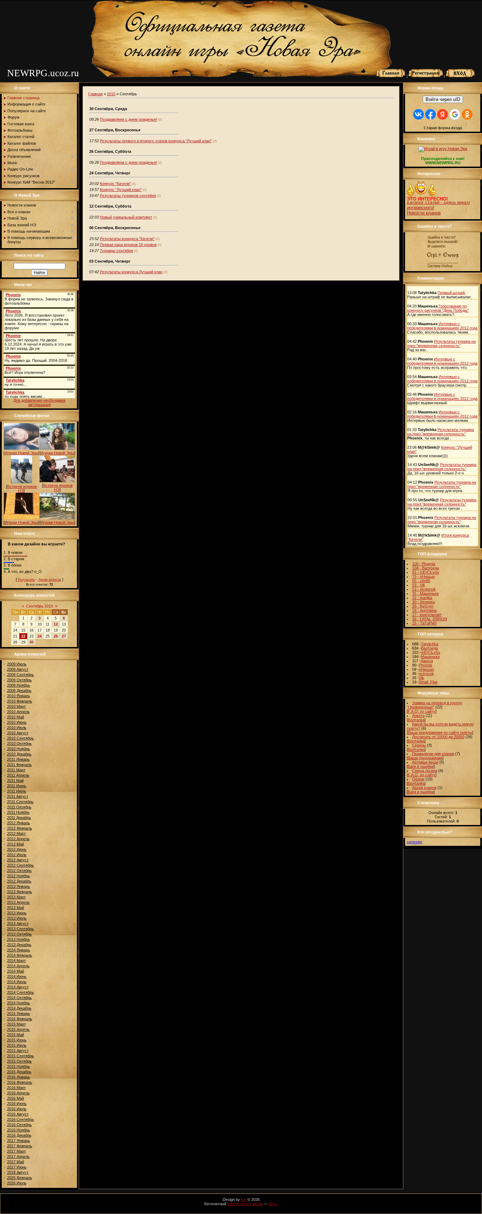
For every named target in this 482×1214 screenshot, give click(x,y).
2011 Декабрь (19, 817)
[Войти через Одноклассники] (467, 114)
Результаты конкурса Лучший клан (131, 272)
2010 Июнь (16, 722)
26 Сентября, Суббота (110, 151)
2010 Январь (18, 696)
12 (56, 624)
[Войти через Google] (454, 114)
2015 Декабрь (19, 1072)
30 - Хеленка (423, 602)
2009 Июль (16, 664)
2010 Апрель (18, 712)
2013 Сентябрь (20, 929)
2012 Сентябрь (20, 865)
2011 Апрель (18, 775)
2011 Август (17, 796)
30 (31, 642)
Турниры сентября (116, 251)
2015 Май (15, 1035)
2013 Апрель (18, 902)
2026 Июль (16, 1183)
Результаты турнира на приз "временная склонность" (441, 343)
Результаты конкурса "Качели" (127, 239)
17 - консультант (427, 614)
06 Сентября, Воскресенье (114, 228)
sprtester (414, 842)
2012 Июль (16, 855)
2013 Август (18, 923)
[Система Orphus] (442, 268)
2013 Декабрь (19, 945)
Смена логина (424, 771)
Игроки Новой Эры (21, 453)
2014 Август (18, 987)
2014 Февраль (19, 955)
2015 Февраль (19, 1019)
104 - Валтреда (425, 568)
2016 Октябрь (19, 1125)
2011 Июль (16, 791)
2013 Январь (18, 886)
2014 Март (16, 960)
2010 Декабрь (19, 754)
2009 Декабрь (19, 690)
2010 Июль (16, 727)
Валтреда (429, 648)
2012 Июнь (16, 849)
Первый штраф (451, 293)
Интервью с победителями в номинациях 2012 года (442, 326)
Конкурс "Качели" (115, 183)
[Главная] (390, 76)
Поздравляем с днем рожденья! (128, 119)
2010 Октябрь (19, 743)
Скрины (419, 745)
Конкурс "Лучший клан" (120, 189)
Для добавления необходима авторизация (39, 402)
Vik (421, 678)
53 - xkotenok (424, 589)
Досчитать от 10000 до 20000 (438, 737)
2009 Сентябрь (20, 674)
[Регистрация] (426, 76)
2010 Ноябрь (18, 749)
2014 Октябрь (19, 997)
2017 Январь (18, 1140)
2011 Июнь (16, 786)
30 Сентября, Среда (108, 109)
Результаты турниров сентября (128, 195)
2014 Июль (16, 982)
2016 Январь (18, 1077)
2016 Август (18, 1114)
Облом (418, 779)
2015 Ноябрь (18, 1066)
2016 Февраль (19, 1082)
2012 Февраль (19, 828)
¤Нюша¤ (426, 669)
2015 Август (18, 1050)
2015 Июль (16, 1045)
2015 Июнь (16, 1040)
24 (39, 636)
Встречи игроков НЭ (22, 488)
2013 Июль (16, 918)
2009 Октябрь (19, 680)
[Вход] (460, 76)
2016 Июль (16, 1109)
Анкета (418, 715)
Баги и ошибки (421, 766)
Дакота (427, 661)
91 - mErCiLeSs (425, 572)
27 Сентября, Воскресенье (114, 130)
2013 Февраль (19, 892)
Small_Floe (428, 682)
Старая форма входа (443, 128)
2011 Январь (18, 759)
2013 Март (16, 897)
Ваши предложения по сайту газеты (440, 732)
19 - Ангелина (424, 610)
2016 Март (16, 1088)
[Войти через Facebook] (430, 114)
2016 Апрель (18, 1093)
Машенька (430, 656)
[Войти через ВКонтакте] (418, 114)
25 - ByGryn (422, 606)
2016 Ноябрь (18, 1130)
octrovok (426, 673)
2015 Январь (18, 1013)
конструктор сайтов (245, 1204)
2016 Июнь (16, 1103)
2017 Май (15, 1162)
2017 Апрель (18, 1156)
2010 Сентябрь (20, 738)
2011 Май (15, 780)
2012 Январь (18, 823)
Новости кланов (424, 207)
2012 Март (16, 833)
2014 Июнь (16, 976)
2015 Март (16, 1024)
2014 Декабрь (19, 1008)
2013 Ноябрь (18, 939)
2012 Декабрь (19, 881)
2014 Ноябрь (18, 1003)
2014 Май (15, 971)
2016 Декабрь (19, 1135)
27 (64, 636)
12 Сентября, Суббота (110, 206)
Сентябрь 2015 (39, 606)
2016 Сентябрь (20, 1119)
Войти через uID (443, 99)
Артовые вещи (425, 762)
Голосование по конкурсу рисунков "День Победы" (438, 308)
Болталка (416, 720)
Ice (243, 1199)
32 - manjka (422, 598)
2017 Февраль (19, 1146)
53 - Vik (418, 585)
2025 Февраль (19, 1178)
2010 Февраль (19, 701)
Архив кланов (424, 787)
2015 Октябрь (19, 1061)
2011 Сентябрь (20, 802)
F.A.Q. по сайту (421, 711)
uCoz (273, 1204)
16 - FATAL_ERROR (429, 619)
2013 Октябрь (19, 934)
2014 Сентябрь (20, 992)
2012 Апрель (18, 839)
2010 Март (16, 706)
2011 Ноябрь (18, 812)
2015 (111, 94)
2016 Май (15, 1098)
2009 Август (18, 669)
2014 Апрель (18, 966)
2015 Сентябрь (20, 1056)
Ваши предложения (425, 758)
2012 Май (15, 844)
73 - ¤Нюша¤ (423, 576)
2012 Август (18, 860)
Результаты (26, 579)
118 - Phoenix (423, 564)
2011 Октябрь (19, 807)
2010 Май (15, 717)
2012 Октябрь (19, 870)
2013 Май (15, 907)
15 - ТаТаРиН (424, 623)
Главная (95, 94)
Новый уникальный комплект (126, 217)
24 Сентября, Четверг (110, 173)
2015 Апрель (18, 1029)
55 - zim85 (421, 581)
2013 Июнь (16, 913)
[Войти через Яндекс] (442, 114)
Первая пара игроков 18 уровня (128, 245)
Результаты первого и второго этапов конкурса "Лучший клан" (156, 141)
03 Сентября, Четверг (110, 261)
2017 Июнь (16, 1167)
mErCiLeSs (430, 652)
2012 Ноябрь (18, 876)
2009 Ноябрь (18, 685)
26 (56, 636)
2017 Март (16, 1151)
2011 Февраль (19, 765)
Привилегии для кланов (433, 754)
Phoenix (426, 665)
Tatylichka (429, 644)
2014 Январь (18, 950)
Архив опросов (49, 579)
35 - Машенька (425, 593)
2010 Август (18, 733)
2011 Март (16, 770)
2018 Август (18, 1172)
